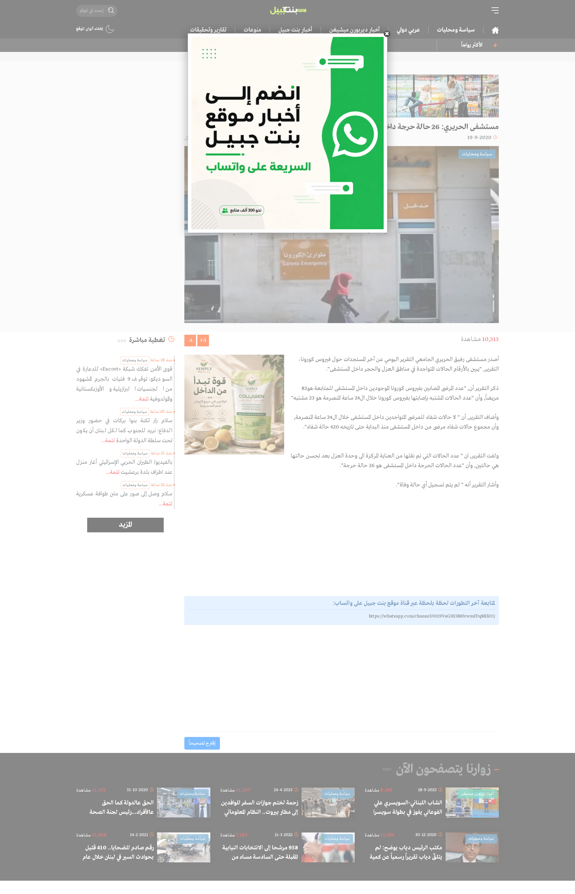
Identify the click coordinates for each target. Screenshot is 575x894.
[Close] (387, 33)
